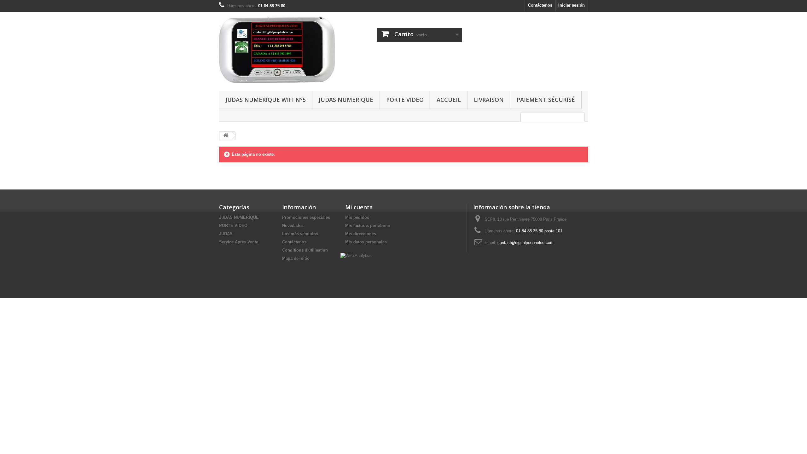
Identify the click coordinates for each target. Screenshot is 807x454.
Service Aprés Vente (238, 242)
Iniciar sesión (571, 5)
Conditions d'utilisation (305, 250)
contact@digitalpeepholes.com (525, 242)
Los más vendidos (300, 233)
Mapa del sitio (296, 258)
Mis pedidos (357, 217)
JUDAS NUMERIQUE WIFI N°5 (265, 99)
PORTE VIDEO (405, 99)
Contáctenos (540, 5)
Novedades (293, 225)
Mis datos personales (366, 242)
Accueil (449, 99)
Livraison (489, 99)
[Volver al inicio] (226, 136)
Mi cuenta (359, 207)
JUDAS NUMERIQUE (346, 99)
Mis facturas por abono (367, 225)
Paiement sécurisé (546, 99)
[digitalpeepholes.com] (277, 50)
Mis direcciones (360, 233)
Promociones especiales (306, 217)
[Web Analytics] (356, 255)
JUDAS (226, 233)
